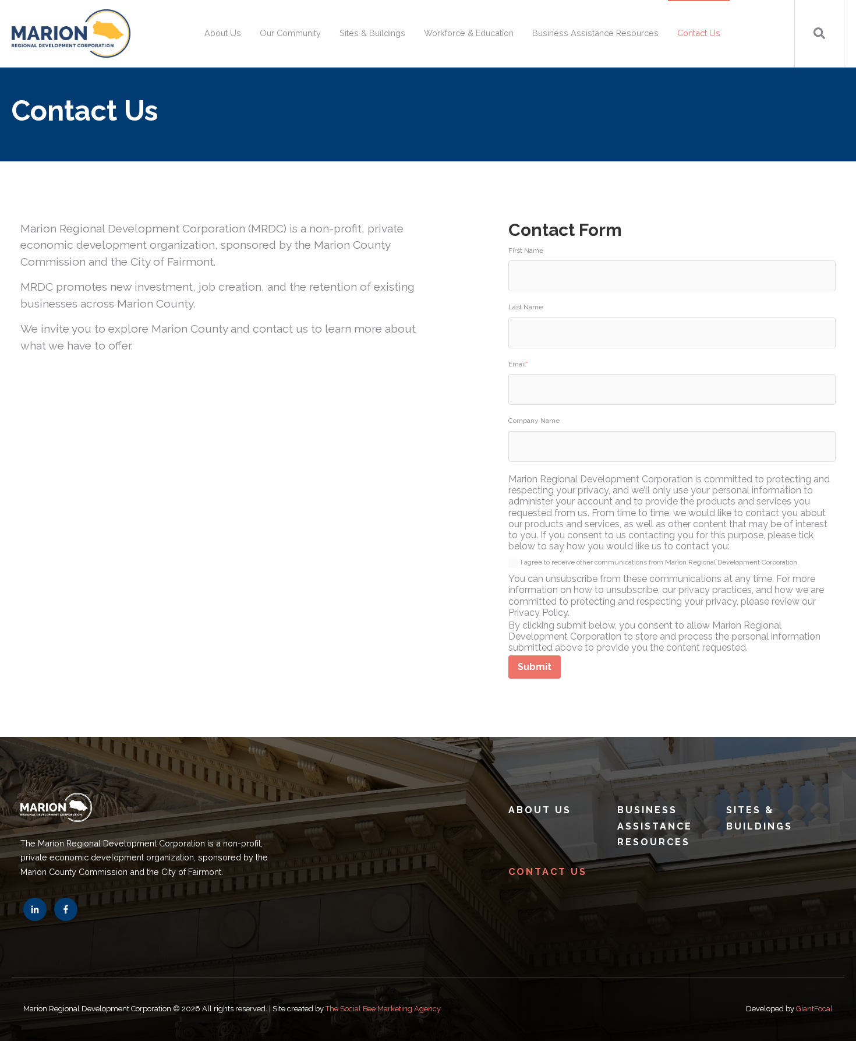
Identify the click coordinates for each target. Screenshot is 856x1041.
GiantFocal (814, 1008)
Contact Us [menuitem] (698, 33)
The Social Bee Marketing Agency (383, 1008)
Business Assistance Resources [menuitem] (595, 33)
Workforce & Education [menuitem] (469, 33)
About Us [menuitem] (222, 33)
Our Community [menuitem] (290, 33)
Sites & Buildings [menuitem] (372, 33)
